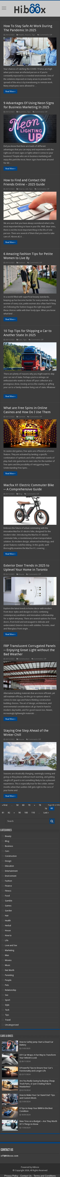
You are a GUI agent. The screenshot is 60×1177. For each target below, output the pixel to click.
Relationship (10, 990)
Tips (33, 35)
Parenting (9, 975)
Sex (6, 995)
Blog (20, 494)
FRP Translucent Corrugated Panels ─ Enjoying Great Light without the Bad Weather (30, 650)
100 (26, 812)
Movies (8, 960)
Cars (20, 340)
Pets (7, 985)
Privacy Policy (11, 1175)
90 (19, 812)
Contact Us (26, 1175)
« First (4, 805)
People (8, 980)
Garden (8, 910)
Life (26, 189)
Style (7, 1005)
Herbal (8, 925)
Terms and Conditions (45, 1175)
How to (28, 35)
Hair (7, 915)
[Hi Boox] (30, 8)
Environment (10, 876)
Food (7, 896)
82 (9, 812)
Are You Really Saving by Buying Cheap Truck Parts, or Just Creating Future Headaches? (37, 1084)
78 (40, 805)
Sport (7, 1000)
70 (29, 805)
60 (23, 805)
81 (3, 812)
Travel (8, 1020)
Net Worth (9, 970)
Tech (7, 1010)
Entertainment (11, 871)
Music (7, 965)
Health (21, 35)
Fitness (8, 891)
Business (22, 112)
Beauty (8, 836)
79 (46, 808)
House (21, 574)
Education (9, 866)
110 (33, 812)
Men (7, 955)
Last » (46, 812)
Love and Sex (11, 945)
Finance (8, 886)
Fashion (22, 263)
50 (17, 805)
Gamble (22, 417)
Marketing (9, 950)
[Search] (52, 821)
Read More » (10, 91)
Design (8, 861)
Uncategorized (12, 1025)
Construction (24, 659)
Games (8, 905)
